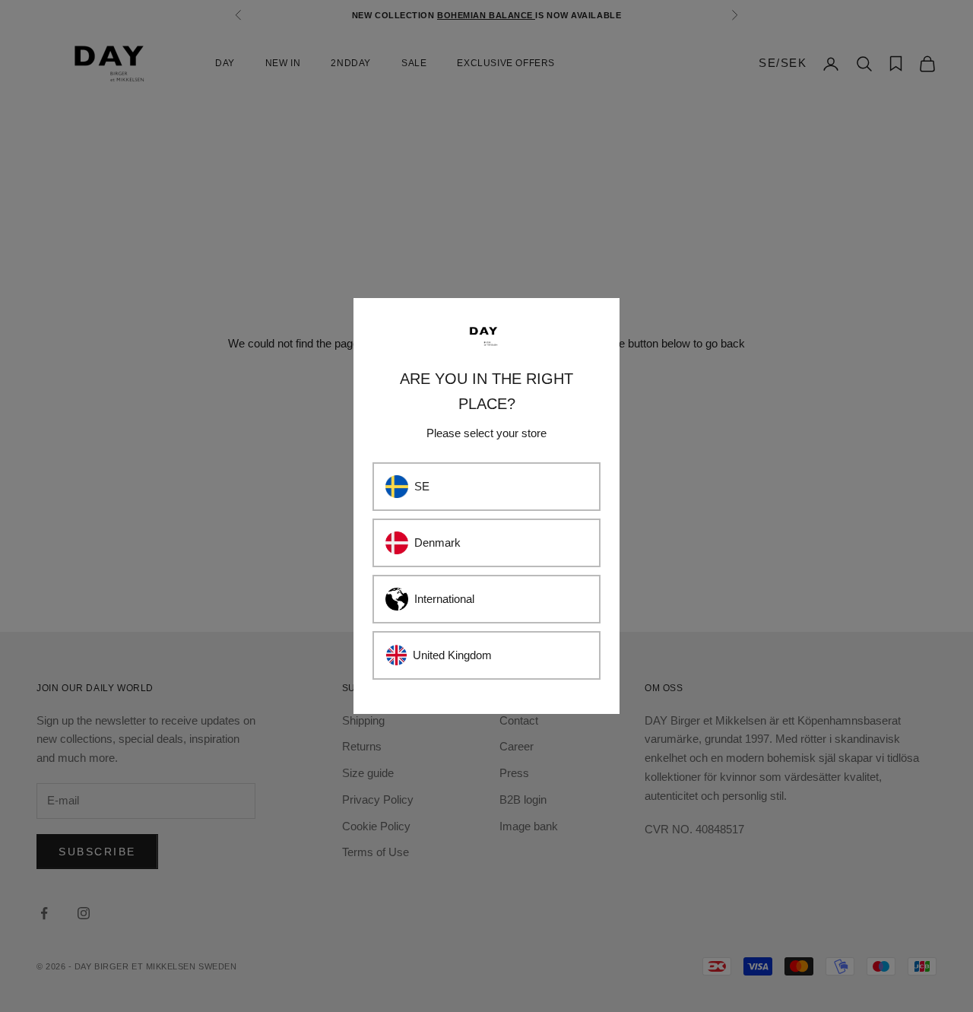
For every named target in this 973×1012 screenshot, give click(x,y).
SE (421, 486)
